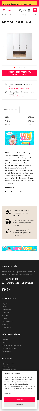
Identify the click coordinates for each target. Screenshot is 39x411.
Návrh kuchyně (7, 327)
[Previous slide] (3, 47)
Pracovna (5, 312)
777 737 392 (12, 279)
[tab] (14, 67)
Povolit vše (19, 399)
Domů (4, 15)
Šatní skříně (20, 15)
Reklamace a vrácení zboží (11, 345)
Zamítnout (19, 405)
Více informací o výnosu (16, 96)
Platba (4, 342)
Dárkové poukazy (8, 367)
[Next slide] (35, 47)
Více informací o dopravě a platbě (19, 88)
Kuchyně (5, 315)
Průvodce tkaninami (9, 370)
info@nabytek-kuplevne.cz (19, 283)
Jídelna (4, 318)
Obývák (4, 304)
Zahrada (5, 324)
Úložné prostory (7, 321)
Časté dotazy (6, 351)
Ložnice (11, 15)
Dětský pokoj (6, 309)
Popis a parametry (10, 110)
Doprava (5, 340)
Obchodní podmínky (9, 348)
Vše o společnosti (8, 364)
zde (10, 391)
